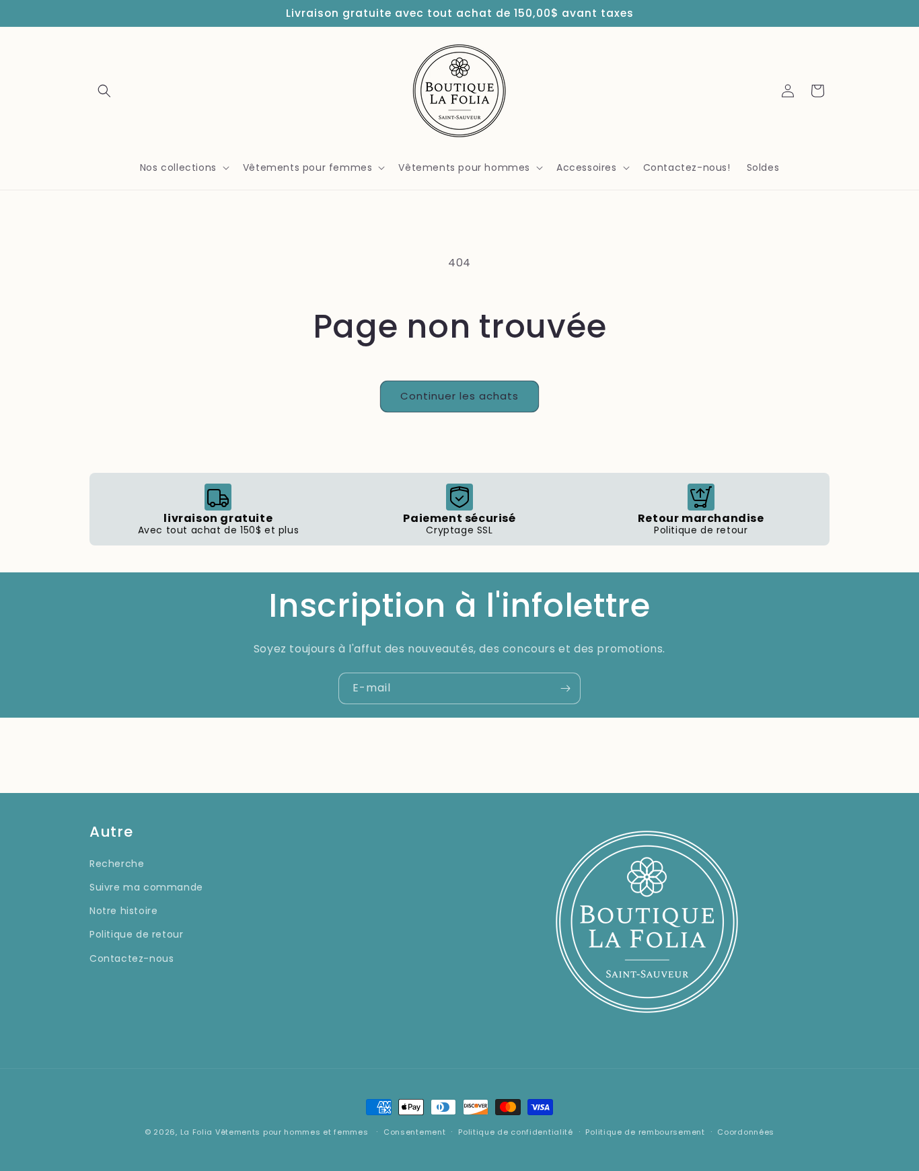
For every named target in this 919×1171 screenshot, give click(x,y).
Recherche (116, 863)
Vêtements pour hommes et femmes (292, 1132)
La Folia (196, 1132)
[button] (104, 91)
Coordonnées (745, 1132)
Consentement (414, 1132)
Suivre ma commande (146, 887)
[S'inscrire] (565, 688)
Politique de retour (136, 934)
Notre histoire (123, 910)
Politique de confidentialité (515, 1132)
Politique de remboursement (644, 1132)
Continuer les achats (459, 396)
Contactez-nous (131, 958)
